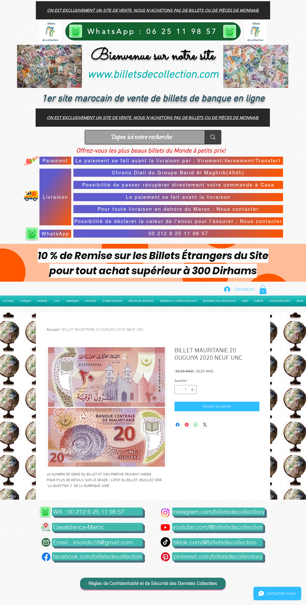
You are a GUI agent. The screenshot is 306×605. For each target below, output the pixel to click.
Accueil (53, 329)
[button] (263, 289)
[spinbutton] (185, 389)
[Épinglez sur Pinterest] (187, 425)
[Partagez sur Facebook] (177, 425)
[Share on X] (205, 425)
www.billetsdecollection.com (153, 74)
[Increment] (193, 389)
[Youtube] (165, 527)
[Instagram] (165, 512)
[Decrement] (178, 389)
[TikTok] (165, 542)
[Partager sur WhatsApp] (196, 425)
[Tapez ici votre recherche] (213, 137)
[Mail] (46, 542)
